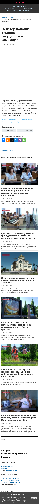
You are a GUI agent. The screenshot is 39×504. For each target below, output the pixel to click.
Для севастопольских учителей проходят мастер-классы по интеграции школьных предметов (18, 235)
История (5, 450)
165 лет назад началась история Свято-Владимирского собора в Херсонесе (17, 280)
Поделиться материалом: (13, 136)
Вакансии (6, 457)
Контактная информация (14, 454)
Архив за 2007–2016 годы (10, 480)
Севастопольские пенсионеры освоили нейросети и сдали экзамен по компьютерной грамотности (17, 191)
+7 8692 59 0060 (7, 466)
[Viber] (20, 140)
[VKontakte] (3, 140)
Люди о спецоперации (11, 119)
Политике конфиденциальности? (13, 502)
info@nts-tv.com (11, 471)
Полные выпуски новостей (10, 482)
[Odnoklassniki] (8, 140)
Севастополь (10, 9)
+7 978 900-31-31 (7, 468)
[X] (12, 140)
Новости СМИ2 (8, 151)
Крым (9, 11)
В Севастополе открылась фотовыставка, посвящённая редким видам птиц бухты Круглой (16, 326)
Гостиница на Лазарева (25, 9)
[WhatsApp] (24, 140)
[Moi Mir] (16, 140)
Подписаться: (8, 127)
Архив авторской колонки (10, 478)
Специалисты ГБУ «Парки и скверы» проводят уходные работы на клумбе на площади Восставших (17, 373)
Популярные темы (19, 6)
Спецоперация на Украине (22, 11)
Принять (34, 498)
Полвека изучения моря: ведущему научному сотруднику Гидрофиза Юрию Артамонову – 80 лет (19, 417)
